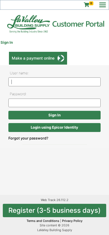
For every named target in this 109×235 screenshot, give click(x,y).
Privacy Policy (72, 221)
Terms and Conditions (43, 221)
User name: (19, 73)
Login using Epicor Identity (54, 127)
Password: (18, 94)
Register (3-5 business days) (54, 210)
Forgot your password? (28, 138)
